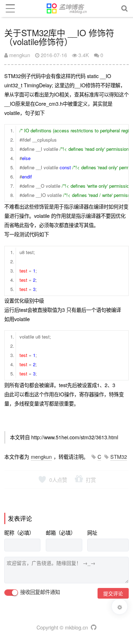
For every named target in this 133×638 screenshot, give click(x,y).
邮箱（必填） (61, 532)
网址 (92, 532)
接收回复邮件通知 (39, 592)
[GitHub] (93, 627)
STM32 (118, 456)
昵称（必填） (19, 532)
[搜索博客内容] (124, 8)
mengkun (19, 55)
